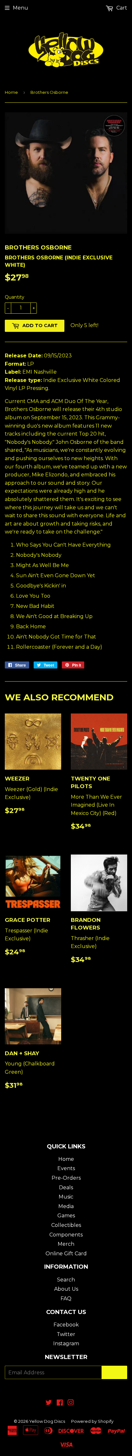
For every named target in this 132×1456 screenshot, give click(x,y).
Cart (121, 8)
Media (66, 1206)
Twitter (66, 1334)
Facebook (66, 1325)
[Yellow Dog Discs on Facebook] (59, 1403)
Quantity (14, 297)
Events (66, 1168)
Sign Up (114, 1372)
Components (66, 1235)
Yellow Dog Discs (47, 1421)
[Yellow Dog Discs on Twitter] (48, 1403)
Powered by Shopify (92, 1421)
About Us (66, 1289)
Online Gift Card (66, 1254)
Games (66, 1216)
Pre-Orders (66, 1178)
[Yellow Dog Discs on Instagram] (71, 1403)
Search (66, 1280)
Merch (66, 1244)
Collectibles (66, 1225)
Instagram (66, 1343)
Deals (66, 1187)
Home (11, 92)
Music (66, 1197)
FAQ (66, 1298)
